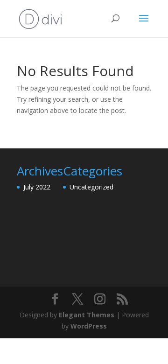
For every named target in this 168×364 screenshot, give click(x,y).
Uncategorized (91, 186)
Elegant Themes (86, 314)
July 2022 (36, 186)
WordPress (88, 326)
